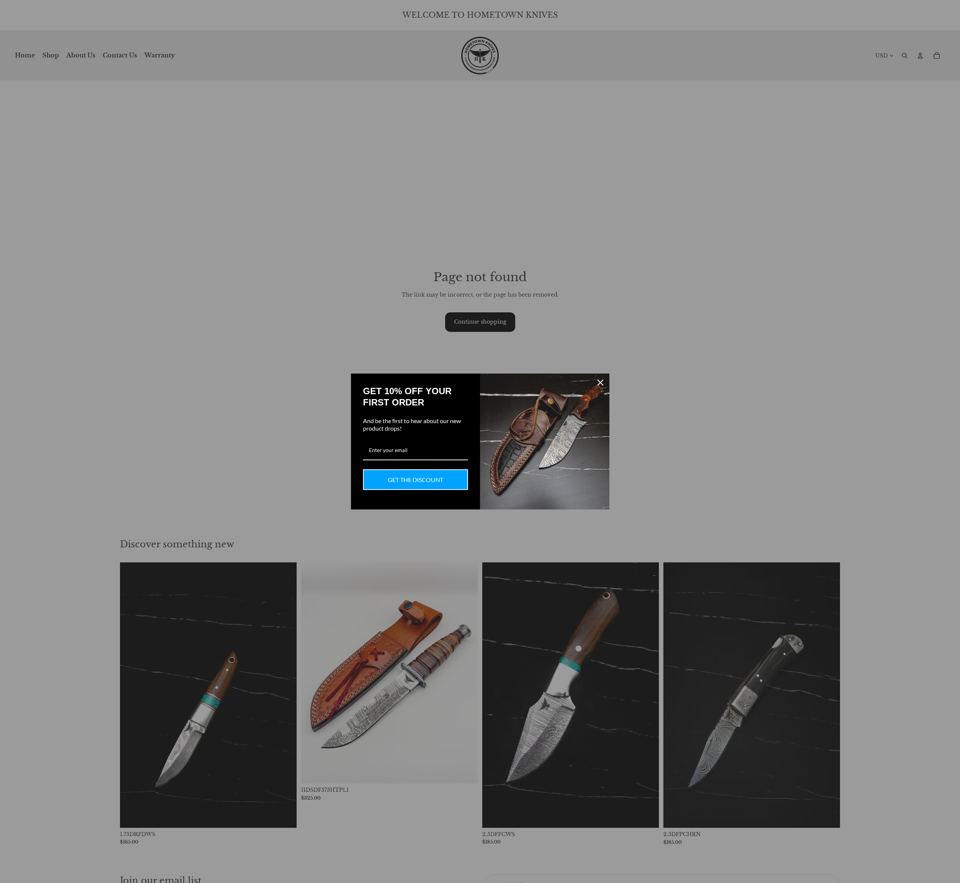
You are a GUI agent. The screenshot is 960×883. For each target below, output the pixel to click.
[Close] (600, 383)
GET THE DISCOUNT (415, 479)
